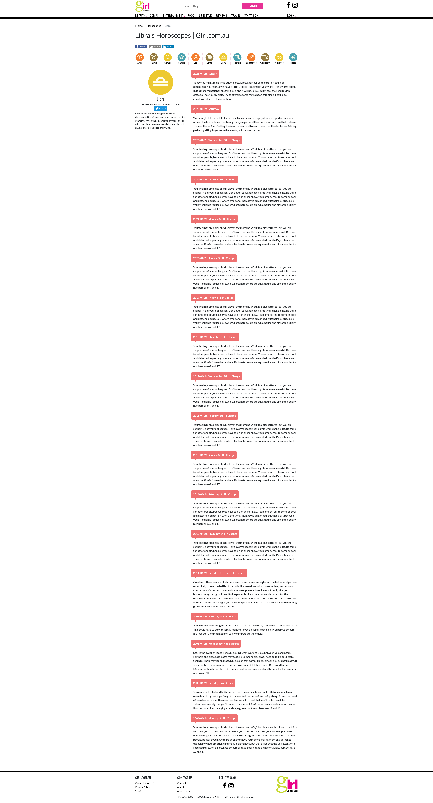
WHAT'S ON (251, 15)
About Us (182, 787)
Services (139, 791)
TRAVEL (235, 15)
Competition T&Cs (145, 783)
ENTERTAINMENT (173, 15)
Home (139, 25)
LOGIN (290, 15)
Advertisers (183, 791)
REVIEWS (221, 15)
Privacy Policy (142, 787)
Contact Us (183, 783)
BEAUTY (140, 15)
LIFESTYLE (205, 15)
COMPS (154, 15)
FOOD (191, 15)
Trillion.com (220, 797)
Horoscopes (154, 25)
